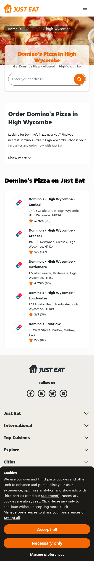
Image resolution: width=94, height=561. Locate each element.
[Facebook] (30, 393)
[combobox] (40, 79)
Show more (17, 157)
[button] (79, 79)
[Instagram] (41, 393)
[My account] (85, 8)
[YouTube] (63, 393)
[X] (52, 393)
